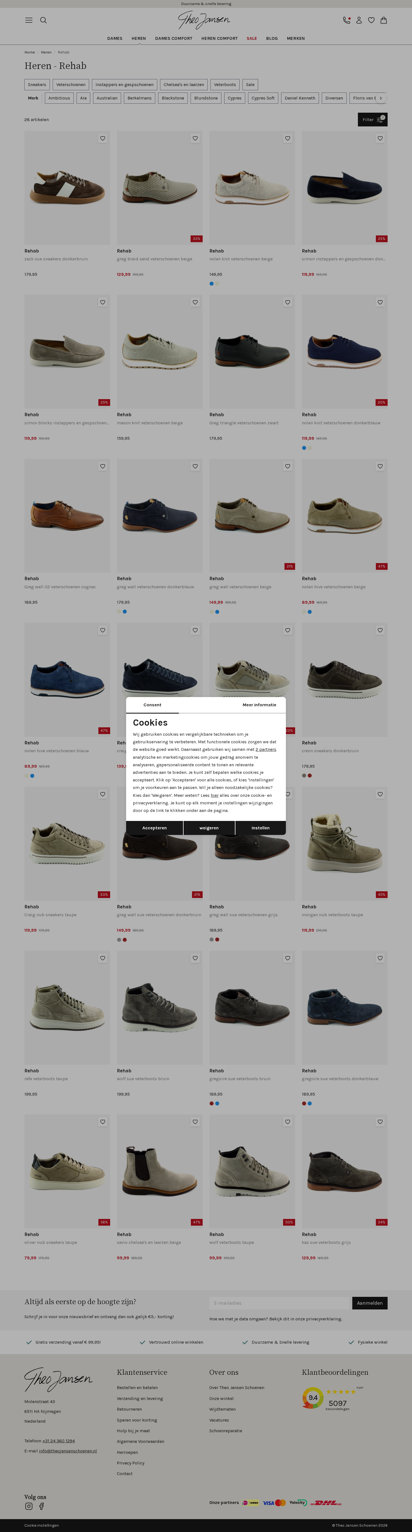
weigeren (209, 827)
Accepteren (154, 827)
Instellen (261, 827)
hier (215, 795)
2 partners (266, 749)
